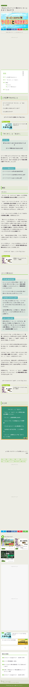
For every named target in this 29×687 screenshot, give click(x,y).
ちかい (12, 459)
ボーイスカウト (10, 461)
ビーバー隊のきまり (11, 86)
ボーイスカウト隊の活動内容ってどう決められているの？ (15, 665)
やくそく (9, 84)
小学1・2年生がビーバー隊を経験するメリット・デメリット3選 (15, 670)
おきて (3, 459)
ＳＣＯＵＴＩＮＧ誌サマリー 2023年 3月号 (14, 674)
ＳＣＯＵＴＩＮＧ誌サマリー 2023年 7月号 (14, 657)
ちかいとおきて (4, 5)
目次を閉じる (23, 73)
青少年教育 (23, 461)
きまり (8, 459)
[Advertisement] (14, 53)
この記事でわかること (11, 77)
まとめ (7, 89)
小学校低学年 (17, 461)
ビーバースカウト (23, 459)
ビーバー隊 (4, 461)
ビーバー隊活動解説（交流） (10, 661)
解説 (7, 82)
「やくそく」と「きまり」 (12, 79)
